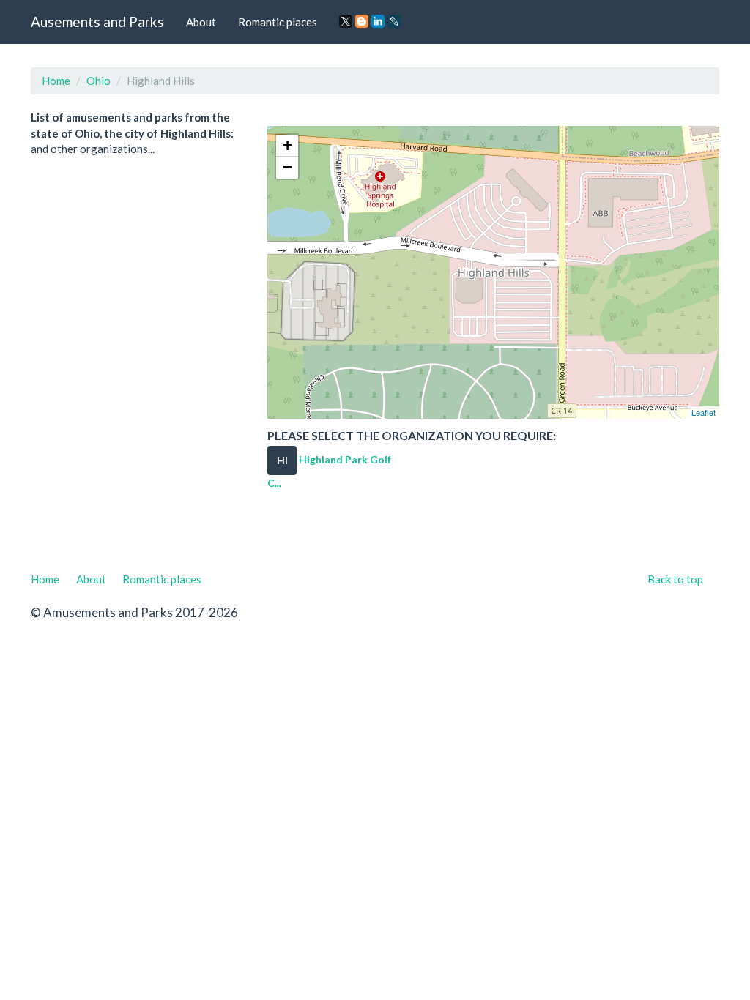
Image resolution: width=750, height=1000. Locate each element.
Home (56, 80)
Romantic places (277, 22)
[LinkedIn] (378, 21)
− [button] (287, 167)
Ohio (98, 80)
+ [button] (287, 145)
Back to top (675, 579)
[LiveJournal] (394, 21)
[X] (345, 21)
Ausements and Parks (97, 21)
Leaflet (703, 412)
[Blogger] (361, 21)
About (201, 22)
